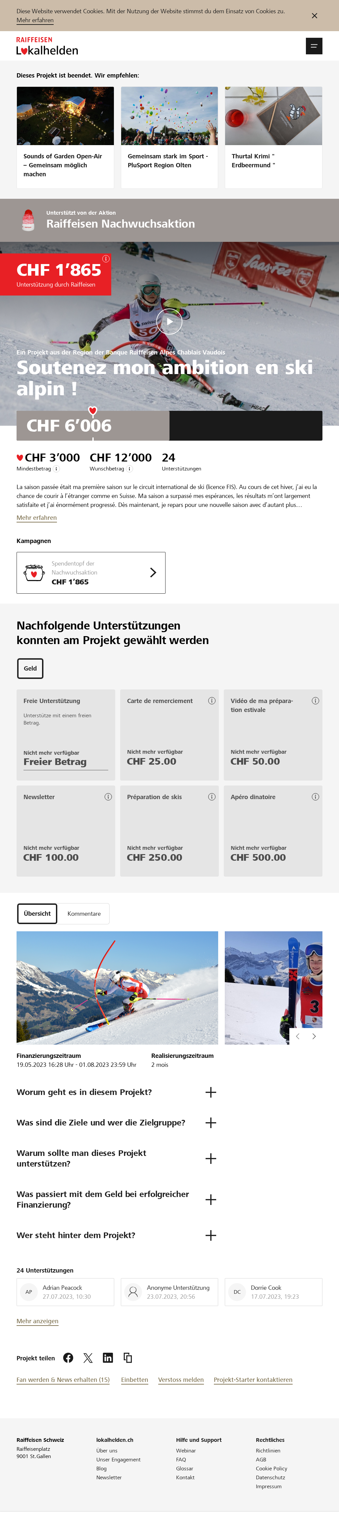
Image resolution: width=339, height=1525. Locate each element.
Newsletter (109, 1477)
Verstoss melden (181, 1379)
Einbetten (134, 1379)
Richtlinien (268, 1450)
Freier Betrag (55, 761)
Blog (101, 1468)
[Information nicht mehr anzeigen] (314, 16)
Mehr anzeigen (38, 1321)
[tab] (30, 668)
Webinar (186, 1450)
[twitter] (88, 1358)
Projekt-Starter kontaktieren (253, 1379)
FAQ (181, 1459)
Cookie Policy (271, 1468)
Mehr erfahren (35, 20)
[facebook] (68, 1358)
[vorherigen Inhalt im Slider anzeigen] (314, 1036)
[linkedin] (108, 1358)
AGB (261, 1459)
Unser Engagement (118, 1459)
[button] (314, 46)
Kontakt (185, 1477)
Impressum (269, 1486)
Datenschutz (270, 1477)
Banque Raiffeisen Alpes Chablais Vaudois (165, 352)
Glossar (184, 1468)
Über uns (107, 1450)
